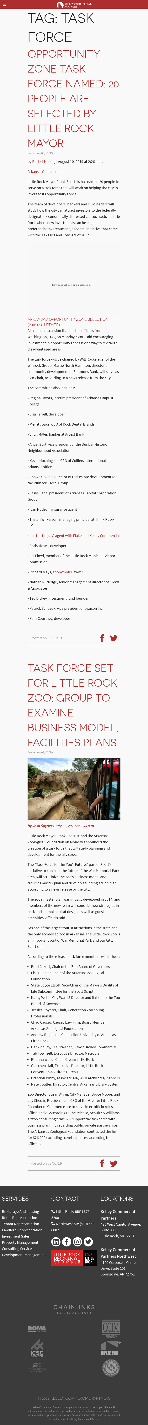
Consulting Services (17, 1248)
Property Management (20, 1242)
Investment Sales (15, 1236)
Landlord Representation (22, 1230)
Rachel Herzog (44, 161)
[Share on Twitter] (112, 635)
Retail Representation (19, 1217)
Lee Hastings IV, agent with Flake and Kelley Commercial (74, 535)
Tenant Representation (20, 1224)
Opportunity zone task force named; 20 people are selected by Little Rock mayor (73, 99)
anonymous (62, 572)
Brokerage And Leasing (20, 1211)
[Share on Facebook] (100, 635)
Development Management (24, 1254)
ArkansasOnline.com (44, 171)
